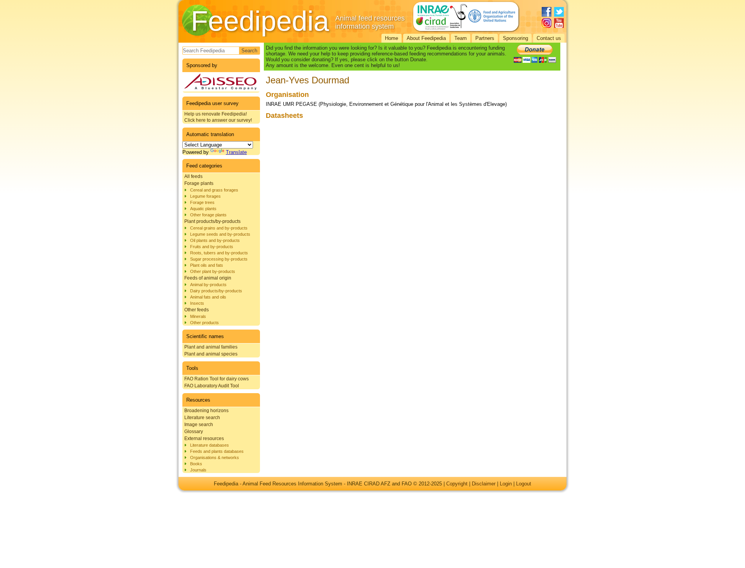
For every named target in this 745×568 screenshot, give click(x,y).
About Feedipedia (426, 38)
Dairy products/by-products (216, 290)
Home (391, 38)
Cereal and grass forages (214, 190)
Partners (484, 38)
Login (506, 484)
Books (196, 463)
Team (460, 38)
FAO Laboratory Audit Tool (211, 385)
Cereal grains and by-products (219, 228)
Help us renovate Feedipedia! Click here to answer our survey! (218, 117)
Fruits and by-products (211, 246)
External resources (204, 438)
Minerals (198, 316)
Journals (198, 470)
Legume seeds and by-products (220, 234)
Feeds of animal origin (207, 278)
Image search (198, 424)
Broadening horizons (206, 410)
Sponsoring (515, 38)
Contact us (549, 38)
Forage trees (202, 202)
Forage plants (198, 183)
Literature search (202, 417)
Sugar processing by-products (219, 259)
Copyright (457, 484)
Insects (197, 303)
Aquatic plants (203, 208)
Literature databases (209, 445)
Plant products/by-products (212, 221)
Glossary (193, 431)
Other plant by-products (212, 271)
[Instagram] (546, 23)
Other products (204, 322)
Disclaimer (484, 484)
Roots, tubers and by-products (219, 252)
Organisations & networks (214, 457)
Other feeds (196, 309)
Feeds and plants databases (217, 451)
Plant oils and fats (206, 265)
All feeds (193, 176)
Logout (523, 484)
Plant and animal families (210, 347)
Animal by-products (208, 284)
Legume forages (205, 196)
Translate (236, 152)
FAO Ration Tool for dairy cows (216, 379)
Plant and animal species (210, 354)
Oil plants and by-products (215, 240)
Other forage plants (208, 214)
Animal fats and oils (208, 297)
